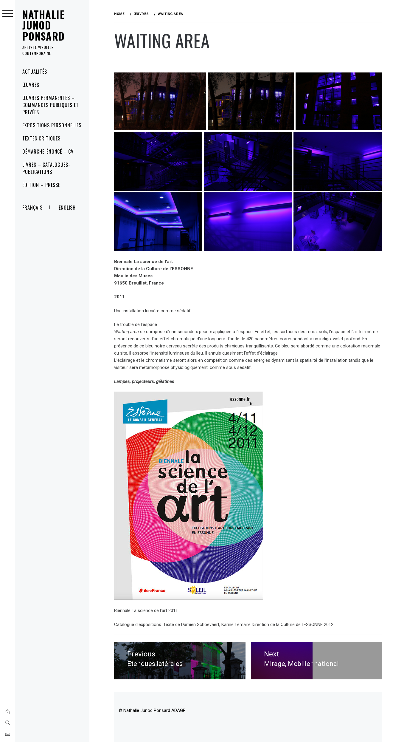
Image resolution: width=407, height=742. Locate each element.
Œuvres (30, 84)
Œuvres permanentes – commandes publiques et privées (50, 105)
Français (32, 207)
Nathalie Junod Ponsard (43, 25)
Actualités (34, 71)
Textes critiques (41, 138)
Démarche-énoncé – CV (48, 151)
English (67, 207)
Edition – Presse (41, 184)
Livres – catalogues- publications (46, 168)
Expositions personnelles (51, 125)
